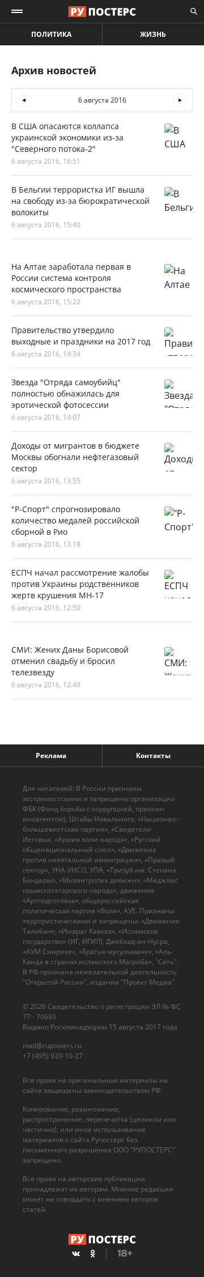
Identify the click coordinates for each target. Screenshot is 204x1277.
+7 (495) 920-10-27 (53, 1056)
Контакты (153, 755)
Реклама (51, 755)
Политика (51, 34)
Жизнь (153, 34)
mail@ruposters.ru (52, 1045)
